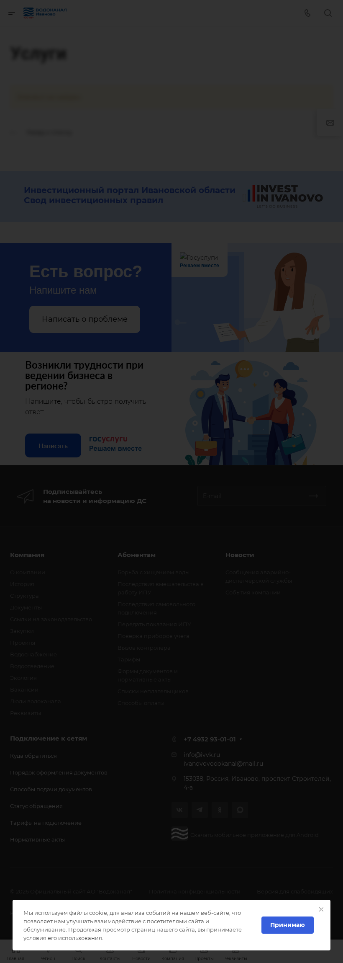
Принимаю (287, 925)
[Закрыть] (321, 909)
